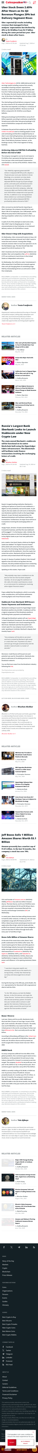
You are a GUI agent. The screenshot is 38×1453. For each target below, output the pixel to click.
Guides (4, 1301)
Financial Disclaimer (9, 1394)
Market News (6, 297)
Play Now (34, 1449)
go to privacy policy (25, 1442)
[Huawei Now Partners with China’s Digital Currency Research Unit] (8, 816)
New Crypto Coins (8, 1328)
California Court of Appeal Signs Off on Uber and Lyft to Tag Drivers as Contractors (25, 373)
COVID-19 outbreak (8, 132)
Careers (5, 1384)
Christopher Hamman (23, 774)
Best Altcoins (7, 1321)
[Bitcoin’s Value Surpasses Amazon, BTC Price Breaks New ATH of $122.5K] (8, 1208)
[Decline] (33, 1432)
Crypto (4, 1268)
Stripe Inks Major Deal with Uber (24, 359)
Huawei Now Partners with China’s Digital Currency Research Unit (24, 814)
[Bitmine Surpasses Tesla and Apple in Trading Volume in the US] (8, 1193)
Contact (5, 1380)
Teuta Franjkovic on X (8, 324)
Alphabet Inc (26, 954)
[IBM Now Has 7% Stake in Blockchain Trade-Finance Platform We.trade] (8, 756)
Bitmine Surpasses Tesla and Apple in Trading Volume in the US (25, 1192)
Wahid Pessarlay (22, 1211)
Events (4, 1298)
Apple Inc (5, 954)
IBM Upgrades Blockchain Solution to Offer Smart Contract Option (23, 770)
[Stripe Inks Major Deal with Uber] (8, 361)
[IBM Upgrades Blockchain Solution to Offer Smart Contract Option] (8, 771)
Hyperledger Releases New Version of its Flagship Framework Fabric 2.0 (23, 784)
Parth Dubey (21, 1181)
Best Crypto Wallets (9, 1335)
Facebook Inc (18, 951)
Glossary (5, 1305)
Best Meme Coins (8, 1331)
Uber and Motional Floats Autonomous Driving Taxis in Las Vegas (24, 405)
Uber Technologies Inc (9, 83)
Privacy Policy (7, 1398)
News (13, 297)
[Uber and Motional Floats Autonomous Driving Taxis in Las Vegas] (8, 407)
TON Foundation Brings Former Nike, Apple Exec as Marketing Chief (25, 1177)
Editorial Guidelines (9, 1387)
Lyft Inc (27, 254)
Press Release (7, 1275)
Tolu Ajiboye (20, 350)
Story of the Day (8, 1261)
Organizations (7, 1291)
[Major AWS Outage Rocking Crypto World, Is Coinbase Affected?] (8, 1163)
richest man (32, 1036)
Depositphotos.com (8, 672)
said (13, 631)
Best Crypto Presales (9, 1324)
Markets (5, 1264)
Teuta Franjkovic (11, 41)
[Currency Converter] (34, 2)
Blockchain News (18, 698)
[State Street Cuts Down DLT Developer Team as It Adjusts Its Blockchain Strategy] (8, 801)
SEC (26, 910)
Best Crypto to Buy (9, 1317)
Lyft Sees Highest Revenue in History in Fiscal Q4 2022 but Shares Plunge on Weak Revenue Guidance (25, 389)
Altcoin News (6, 698)
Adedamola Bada (22, 789)
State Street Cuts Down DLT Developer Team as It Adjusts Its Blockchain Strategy (25, 799)
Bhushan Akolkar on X (8, 734)
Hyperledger (32, 618)
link (12, 666)
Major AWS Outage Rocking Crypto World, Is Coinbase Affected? (24, 1162)
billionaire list (9, 1030)
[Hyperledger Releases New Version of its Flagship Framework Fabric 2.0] (8, 786)
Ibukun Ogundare (22, 362)
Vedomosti (5, 539)
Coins (4, 1287)
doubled (18, 1062)
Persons (5, 1294)
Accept (12, 1442)
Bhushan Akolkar (11, 462)
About (4, 1377)
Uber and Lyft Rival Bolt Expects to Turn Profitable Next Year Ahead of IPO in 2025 (25, 345)
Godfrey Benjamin (22, 378)
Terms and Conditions (10, 1391)
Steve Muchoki (21, 759)
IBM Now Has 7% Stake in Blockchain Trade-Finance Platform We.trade (23, 755)
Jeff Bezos (9, 902)
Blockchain (6, 1272)
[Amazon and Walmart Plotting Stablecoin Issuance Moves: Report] (8, 1223)
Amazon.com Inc (20, 899)
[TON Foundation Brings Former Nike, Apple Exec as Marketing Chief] (8, 1178)
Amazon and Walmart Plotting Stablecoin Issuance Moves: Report (25, 1221)
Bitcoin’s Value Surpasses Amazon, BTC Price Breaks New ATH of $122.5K (25, 1206)
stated (7, 165)
